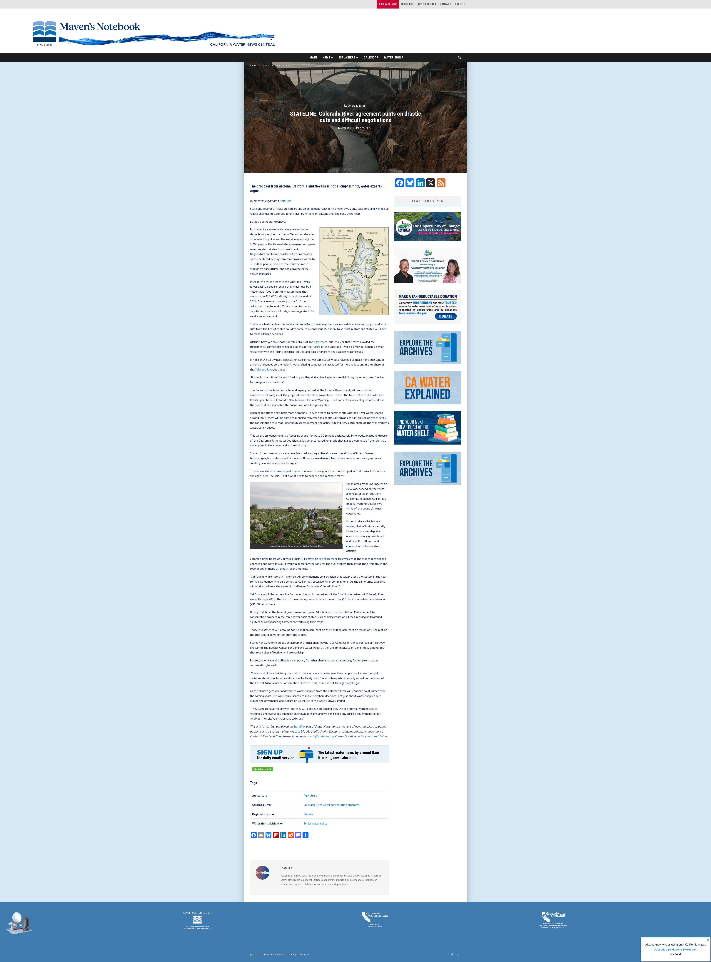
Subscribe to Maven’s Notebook (675, 949)
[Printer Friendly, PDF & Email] (262, 771)
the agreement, (318, 342)
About (459, 4)
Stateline (345, 127)
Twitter (383, 736)
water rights (378, 418)
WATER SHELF (393, 57)
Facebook (366, 736)
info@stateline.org (322, 736)
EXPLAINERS (347, 57)
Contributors (427, 4)
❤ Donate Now (387, 4)
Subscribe (407, 4)
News (326, 57)
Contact (445, 4)
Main (313, 57)
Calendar (370, 57)
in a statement (328, 559)
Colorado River (356, 105)
